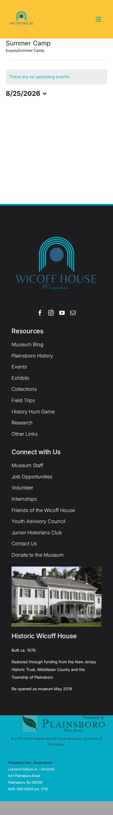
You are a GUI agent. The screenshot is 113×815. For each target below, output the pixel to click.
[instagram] (51, 313)
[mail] (73, 313)
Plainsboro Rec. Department (30, 762)
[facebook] (40, 313)
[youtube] (62, 313)
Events (12, 50)
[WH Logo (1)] (21, 8)
